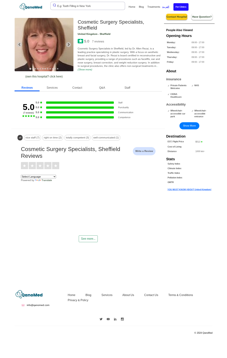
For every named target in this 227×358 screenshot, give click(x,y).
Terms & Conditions (180, 295)
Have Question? (202, 16)
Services (106, 295)
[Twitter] (102, 319)
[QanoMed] (33, 7)
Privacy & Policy (78, 300)
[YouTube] (109, 319)
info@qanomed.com (37, 305)
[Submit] (54, 5)
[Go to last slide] (19, 44)
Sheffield (105, 34)
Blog (141, 6)
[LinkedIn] (116, 319)
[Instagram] (123, 319)
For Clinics (181, 7)
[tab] (30, 69)
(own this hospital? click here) (44, 76)
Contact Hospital (177, 16)
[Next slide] (68, 44)
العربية (165, 6)
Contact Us (151, 295)
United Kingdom (87, 34)
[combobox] (87, 6)
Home (132, 6)
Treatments (153, 6)
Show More (189, 125)
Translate (46, 180)
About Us (128, 295)
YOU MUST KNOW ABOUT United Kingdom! (189, 189)
